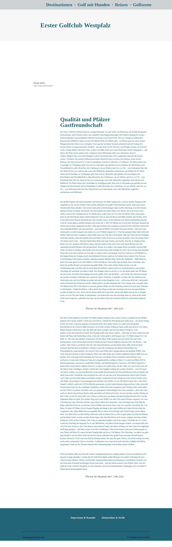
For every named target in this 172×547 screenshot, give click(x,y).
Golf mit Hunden (94, 4)
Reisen (121, 4)
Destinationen (59, 4)
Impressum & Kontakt (83, 517)
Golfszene (142, 4)
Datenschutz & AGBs (113, 517)
